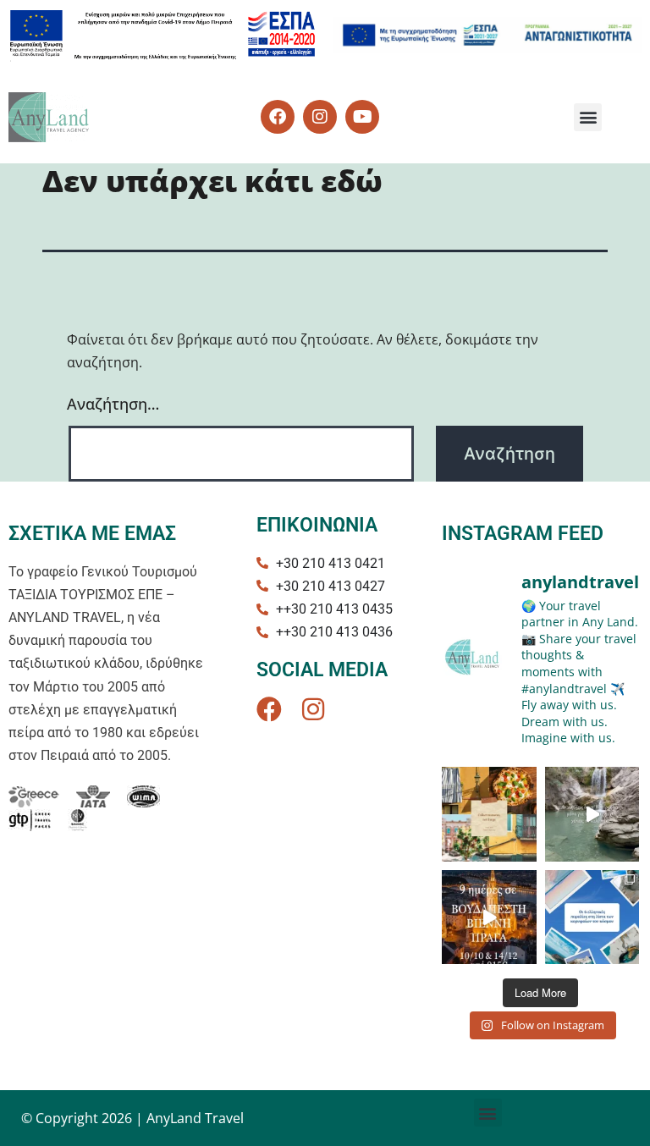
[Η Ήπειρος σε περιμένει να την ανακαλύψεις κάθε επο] (592, 814)
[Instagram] (313, 709)
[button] (588, 117)
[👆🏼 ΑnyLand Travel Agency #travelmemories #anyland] (489, 814)
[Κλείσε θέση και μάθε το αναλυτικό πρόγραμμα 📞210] (489, 917)
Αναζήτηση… (113, 404)
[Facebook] (269, 709)
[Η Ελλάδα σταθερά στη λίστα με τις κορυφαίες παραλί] (592, 917)
